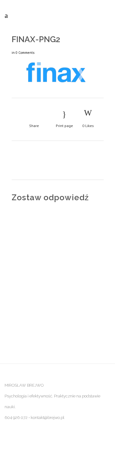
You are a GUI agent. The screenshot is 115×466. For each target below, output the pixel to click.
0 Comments (25, 52)
